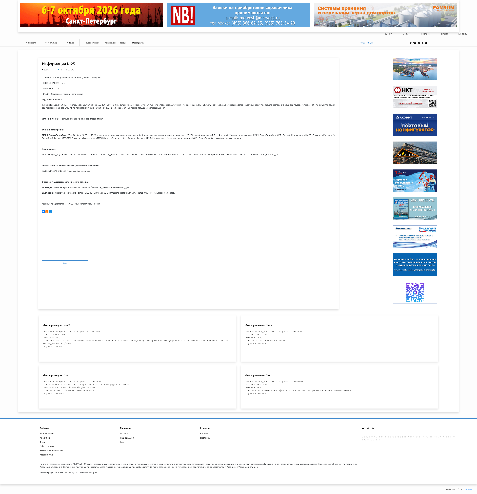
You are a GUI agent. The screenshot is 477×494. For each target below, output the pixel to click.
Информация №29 (56, 325)
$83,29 (362, 43)
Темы (42, 442)
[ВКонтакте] (43, 211)
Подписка (426, 33)
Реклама (444, 33)
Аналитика (45, 437)
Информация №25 (56, 375)
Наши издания (127, 437)
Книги (405, 33)
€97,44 (370, 43)
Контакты (462, 33)
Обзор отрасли (92, 43)
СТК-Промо (467, 489)
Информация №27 (258, 325)
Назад (64, 263)
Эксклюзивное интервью (116, 43)
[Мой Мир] (50, 211)
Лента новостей (47, 433)
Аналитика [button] (52, 43)
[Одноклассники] (46, 211)
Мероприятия (138, 43)
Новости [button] (32, 43)
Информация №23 (258, 375)
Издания (388, 33)
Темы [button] (71, 43)
